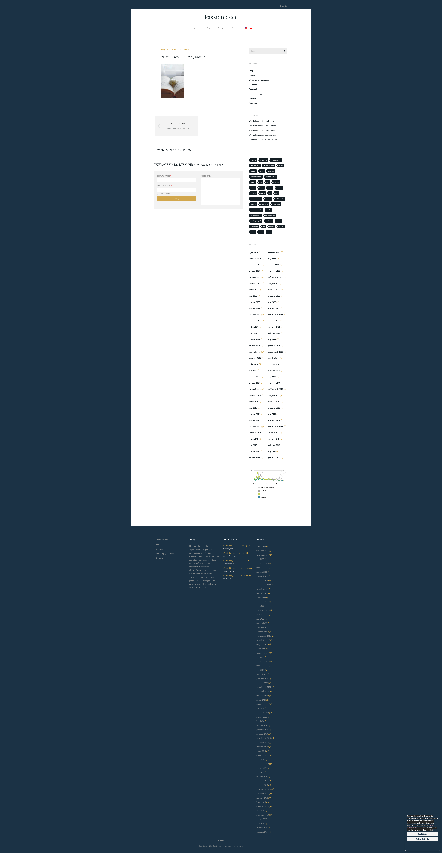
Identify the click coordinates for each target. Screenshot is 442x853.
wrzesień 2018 (255, 433)
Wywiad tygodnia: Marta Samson (263, 139)
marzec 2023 (273, 265)
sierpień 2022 (273, 283)
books (261, 171)
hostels (261, 187)
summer (281, 226)
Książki (252, 75)
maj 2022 (253, 296)
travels (253, 232)
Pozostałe (253, 103)
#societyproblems (269, 165)
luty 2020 (272, 377)
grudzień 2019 (274, 383)
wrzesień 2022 (255, 283)
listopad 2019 (255, 389)
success (271, 226)
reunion (279, 221)
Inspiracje (253, 89)
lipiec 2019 (253, 401)
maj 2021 (253, 333)
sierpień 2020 (273, 358)
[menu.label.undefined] (284, 471)
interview (253, 193)
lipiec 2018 (253, 439)
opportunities (276, 204)
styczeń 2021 (254, 345)
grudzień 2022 (274, 271)
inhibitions (279, 187)
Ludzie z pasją (255, 94)
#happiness (263, 160)
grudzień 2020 (274, 345)
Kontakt (159, 558)
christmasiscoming (256, 176)
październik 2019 (275, 389)
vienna (261, 232)
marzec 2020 (254, 377)
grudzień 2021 (274, 308)
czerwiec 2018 (274, 439)
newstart (253, 204)
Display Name (164, 176)
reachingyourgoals (256, 221)
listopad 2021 (255, 314)
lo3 (270, 193)
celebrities (271, 171)
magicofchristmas (256, 198)
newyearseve (264, 204)
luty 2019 (272, 414)
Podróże (252, 98)
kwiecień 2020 (274, 370)
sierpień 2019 (273, 395)
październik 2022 (275, 277)
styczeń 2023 (254, 271)
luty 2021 (272, 339)
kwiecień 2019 (274, 408)
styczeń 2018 (254, 457)
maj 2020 (253, 370)
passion (269, 210)
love (276, 193)
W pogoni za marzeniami (260, 80)
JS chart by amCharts (260, 472)
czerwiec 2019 (274, 401)
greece (253, 187)
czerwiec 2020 (274, 364)
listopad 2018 (255, 426)
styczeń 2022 (254, 308)
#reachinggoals (255, 165)
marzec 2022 (254, 302)
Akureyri (281, 165)
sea (264, 226)
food (267, 182)
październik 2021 (275, 314)
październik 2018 (275, 426)
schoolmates (254, 226)
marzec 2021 (254, 339)
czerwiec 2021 (274, 327)
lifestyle (262, 193)
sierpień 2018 (273, 433)
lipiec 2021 (253, 327)
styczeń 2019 (254, 420)
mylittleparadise (280, 198)
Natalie (186, 49)
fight (261, 182)
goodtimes (276, 182)
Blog (251, 71)
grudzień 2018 (274, 420)
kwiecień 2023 (255, 265)
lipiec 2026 (253, 252)
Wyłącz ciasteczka (422, 839)
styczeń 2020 (254, 383)
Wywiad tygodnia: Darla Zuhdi (262, 130)
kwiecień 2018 (274, 445)
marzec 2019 (254, 414)
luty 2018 (272, 451)
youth (269, 232)
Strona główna (161, 539)
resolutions (269, 221)
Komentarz (207, 176)
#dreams (253, 160)
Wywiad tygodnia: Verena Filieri (262, 126)
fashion (253, 182)
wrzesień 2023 (274, 252)
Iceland (270, 187)
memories (268, 198)
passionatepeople (256, 215)
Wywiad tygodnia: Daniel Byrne (262, 121)
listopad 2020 (255, 352)
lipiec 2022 (253, 290)
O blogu (159, 549)
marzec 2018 (254, 451)
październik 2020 (275, 352)
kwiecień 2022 (274, 296)
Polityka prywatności (164, 553)
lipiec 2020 (253, 364)
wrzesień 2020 (255, 358)
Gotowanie (253, 84)
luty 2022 (272, 302)
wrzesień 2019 (255, 395)
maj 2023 (272, 258)
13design (240, 846)
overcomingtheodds (256, 210)
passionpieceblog (270, 215)
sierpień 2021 (273, 321)
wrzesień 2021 (255, 321)
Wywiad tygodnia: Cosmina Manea (263, 135)
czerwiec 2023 (255, 258)
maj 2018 (253, 445)
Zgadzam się (422, 834)
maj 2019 (253, 408)
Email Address (164, 186)
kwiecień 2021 (274, 333)
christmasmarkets (271, 176)
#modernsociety (276, 160)
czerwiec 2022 (274, 290)
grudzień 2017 (274, 457)
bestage (253, 171)
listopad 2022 (255, 277)
